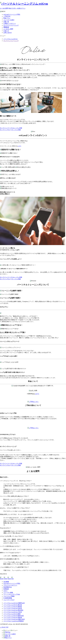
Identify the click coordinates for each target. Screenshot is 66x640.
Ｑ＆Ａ (5, 590)
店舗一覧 (6, 21)
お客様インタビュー (9, 23)
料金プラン (6, 18)
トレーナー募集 (8, 592)
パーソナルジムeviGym (10, 39)
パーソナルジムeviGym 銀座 (12, 614)
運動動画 (6, 27)
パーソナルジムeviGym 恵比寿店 (13, 610)
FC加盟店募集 (7, 598)
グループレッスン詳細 (10, 129)
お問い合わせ (7, 32)
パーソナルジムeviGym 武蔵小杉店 (14, 619)
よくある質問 (4, 8)
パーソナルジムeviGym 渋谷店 (12, 608)
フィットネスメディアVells (11, 594)
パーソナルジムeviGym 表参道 (12, 617)
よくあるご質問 (8, 29)
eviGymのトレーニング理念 (11, 14)
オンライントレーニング (11, 25)
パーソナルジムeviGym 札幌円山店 (14, 603)
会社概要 (6, 581)
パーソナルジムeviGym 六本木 (12, 612)
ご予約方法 (6, 16)
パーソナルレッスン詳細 (11, 128)
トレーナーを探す (8, 20)
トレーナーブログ (8, 600)
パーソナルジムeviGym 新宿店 (12, 606)
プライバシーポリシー (10, 585)
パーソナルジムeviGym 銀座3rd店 (13, 615)
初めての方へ (13, 8)
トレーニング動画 (8, 596)
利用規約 (6, 589)
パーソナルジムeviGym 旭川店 (12, 605)
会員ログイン (21, 8)
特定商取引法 (7, 587)
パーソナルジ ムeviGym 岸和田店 (13, 621)
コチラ (19, 146)
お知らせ (6, 30)
